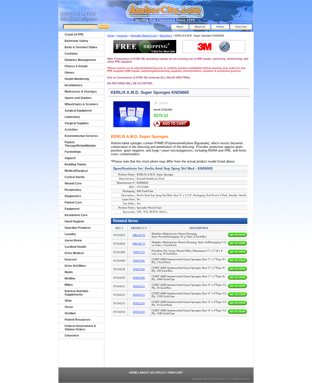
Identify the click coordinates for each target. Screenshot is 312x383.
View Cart (241, 26)
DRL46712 (139, 243)
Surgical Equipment (78, 110)
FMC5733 (139, 252)
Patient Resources (77, 319)
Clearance (72, 335)
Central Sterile (75, 177)
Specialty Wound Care (144, 35)
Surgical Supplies (77, 123)
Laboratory (72, 117)
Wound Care (73, 183)
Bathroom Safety (76, 41)
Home (179, 26)
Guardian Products (78, 228)
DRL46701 (139, 235)
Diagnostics (73, 196)
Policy (220, 26)
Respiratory (73, 190)
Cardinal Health (75, 247)
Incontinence (73, 85)
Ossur (69, 307)
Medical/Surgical (76, 170)
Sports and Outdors (78, 98)
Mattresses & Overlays (81, 91)
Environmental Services (81, 136)
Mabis (69, 272)
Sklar (68, 300)
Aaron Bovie (73, 240)
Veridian (70, 313)
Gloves (69, 72)
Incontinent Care (76, 215)
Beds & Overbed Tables (81, 47)
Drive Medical (74, 253)
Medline (70, 278)
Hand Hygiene (74, 221)
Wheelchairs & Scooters (81, 104)
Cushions (71, 53)
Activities (71, 129)
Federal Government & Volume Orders (80, 327)
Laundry (70, 234)
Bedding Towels (75, 164)
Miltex (69, 285)
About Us (200, 26)
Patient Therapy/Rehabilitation (80, 144)
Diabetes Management (80, 60)
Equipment (72, 209)
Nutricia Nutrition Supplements (76, 292)
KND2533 (139, 286)
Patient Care (73, 202)
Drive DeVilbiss (75, 266)
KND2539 (139, 303)
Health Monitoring (77, 79)
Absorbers (166, 35)
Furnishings (73, 151)
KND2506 (139, 260)
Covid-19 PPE (74, 34)
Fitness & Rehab (76, 66)
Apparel (70, 158)
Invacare (122, 35)
